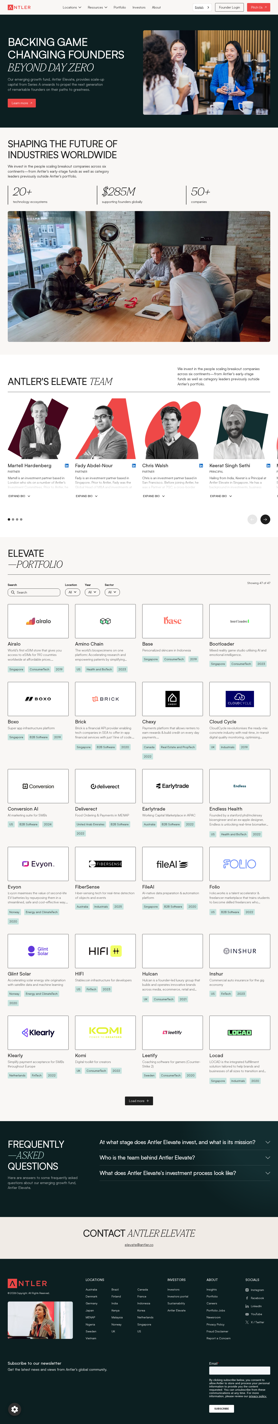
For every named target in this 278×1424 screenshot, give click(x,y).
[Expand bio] (19, 496)
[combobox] (202, 7)
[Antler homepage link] (19, 7)
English (199, 7)
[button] (71, 7)
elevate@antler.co (139, 1244)
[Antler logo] (27, 1284)
